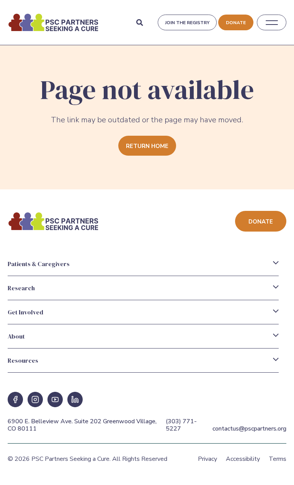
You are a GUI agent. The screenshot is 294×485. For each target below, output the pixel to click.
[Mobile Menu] (272, 22)
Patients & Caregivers (39, 264)
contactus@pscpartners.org (249, 428)
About (16, 336)
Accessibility (243, 459)
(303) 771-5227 (181, 425)
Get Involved (25, 312)
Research (21, 288)
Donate (236, 23)
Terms (277, 459)
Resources (23, 360)
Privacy (207, 459)
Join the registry (187, 23)
